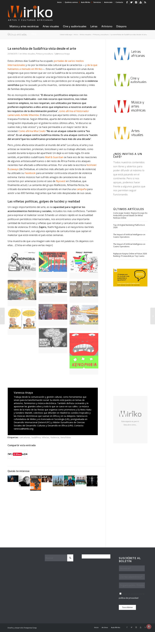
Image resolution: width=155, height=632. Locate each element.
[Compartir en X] (10, 454)
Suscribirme (127, 607)
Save (19, 454)
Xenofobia (65, 437)
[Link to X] (131, 2)
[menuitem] (59, 2)
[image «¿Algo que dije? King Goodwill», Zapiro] (85, 319)
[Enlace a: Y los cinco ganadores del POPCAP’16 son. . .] (69, 480)
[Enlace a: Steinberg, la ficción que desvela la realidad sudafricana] (24, 480)
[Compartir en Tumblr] (24, 454)
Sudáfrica (36, 437)
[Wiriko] (30, 13)
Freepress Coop (30, 628)
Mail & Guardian (54, 157)
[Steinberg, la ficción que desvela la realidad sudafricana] (2, 316)
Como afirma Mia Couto (32, 131)
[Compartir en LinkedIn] (23, 454)
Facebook (30, 173)
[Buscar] (145, 34)
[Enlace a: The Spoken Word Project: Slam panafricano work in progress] (35, 483)
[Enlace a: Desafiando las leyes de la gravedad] (58, 480)
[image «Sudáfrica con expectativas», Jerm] (23, 294)
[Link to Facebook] (127, 2)
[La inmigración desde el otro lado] (152, 316)
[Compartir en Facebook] (8, 454)
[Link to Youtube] (140, 2)
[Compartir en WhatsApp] (12, 454)
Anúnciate (108, 2)
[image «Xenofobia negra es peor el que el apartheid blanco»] (54, 266)
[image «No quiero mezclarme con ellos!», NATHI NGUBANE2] (85, 293)
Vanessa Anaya (63, 53)
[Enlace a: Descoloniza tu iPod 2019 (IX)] (13, 478)
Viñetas (45, 437)
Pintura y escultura (44, 53)
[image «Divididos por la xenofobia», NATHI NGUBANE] (54, 316)
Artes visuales (28, 53)
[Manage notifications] (148, 626)
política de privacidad (128, 598)
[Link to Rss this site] (145, 2)
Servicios (97, 2)
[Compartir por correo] (26, 454)
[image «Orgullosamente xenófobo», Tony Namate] (85, 266)
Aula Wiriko (85, 2)
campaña (81, 189)
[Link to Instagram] (136, 2)
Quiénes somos (71, 2)
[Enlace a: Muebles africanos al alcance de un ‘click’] (80, 479)
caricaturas (24, 437)
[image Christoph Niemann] (85, 355)
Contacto (119, 2)
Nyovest (60, 181)
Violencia (54, 437)
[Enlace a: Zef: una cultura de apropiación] (92, 480)
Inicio (59, 2)
